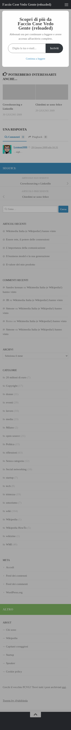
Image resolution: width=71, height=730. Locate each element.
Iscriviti (54, 48)
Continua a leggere (35, 58)
